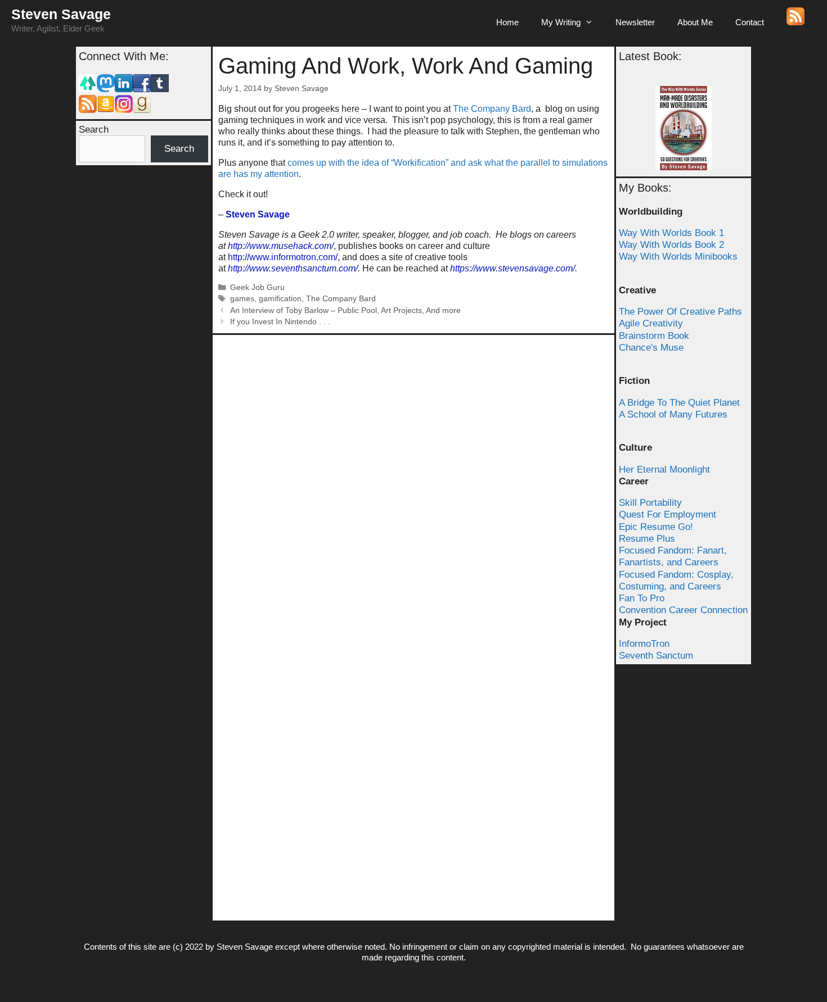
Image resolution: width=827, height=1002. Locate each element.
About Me (695, 22)
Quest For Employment (667, 514)
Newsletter (635, 22)
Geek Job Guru (257, 287)
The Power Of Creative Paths (680, 311)
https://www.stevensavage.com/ (512, 268)
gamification (280, 298)
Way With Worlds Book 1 (671, 233)
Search (94, 129)
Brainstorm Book (654, 335)
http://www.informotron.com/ (283, 257)
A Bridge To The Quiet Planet (679, 402)
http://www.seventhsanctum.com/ (293, 268)
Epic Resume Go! (656, 527)
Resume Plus (647, 538)
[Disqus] (413, 481)
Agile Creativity (651, 323)
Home (507, 22)
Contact (749, 22)
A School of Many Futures (673, 414)
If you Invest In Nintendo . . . (280, 322)
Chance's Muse (651, 347)
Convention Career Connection (683, 610)
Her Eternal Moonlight (664, 469)
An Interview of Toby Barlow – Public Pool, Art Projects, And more (345, 310)
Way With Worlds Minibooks (678, 256)
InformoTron (644, 643)
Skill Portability (650, 502)
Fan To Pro (641, 598)
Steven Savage (61, 14)
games (242, 298)
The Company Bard (492, 109)
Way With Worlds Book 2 (671, 244)
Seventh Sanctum (656, 655)
